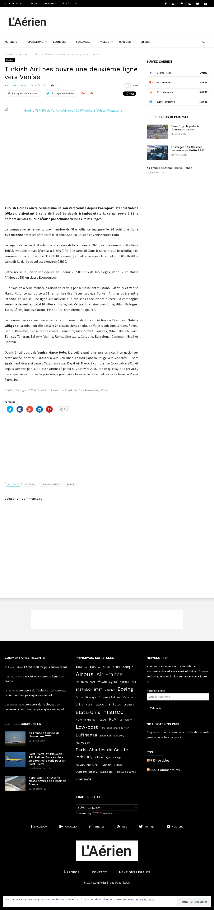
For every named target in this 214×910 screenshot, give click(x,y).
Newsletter (50, 3)
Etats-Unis (88, 712)
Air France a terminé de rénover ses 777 (44, 734)
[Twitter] (197, 3)
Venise (70, 484)
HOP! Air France (86, 719)
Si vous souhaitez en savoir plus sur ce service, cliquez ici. (177, 676)
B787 (98, 689)
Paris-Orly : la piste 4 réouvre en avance (185, 128)
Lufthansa (86, 735)
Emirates (115, 704)
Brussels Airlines (109, 697)
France (113, 711)
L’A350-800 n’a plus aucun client (45, 667)
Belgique (110, 690)
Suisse (118, 764)
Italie (102, 719)
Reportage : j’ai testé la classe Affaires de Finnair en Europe (47, 781)
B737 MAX (83, 689)
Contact (34, 3)
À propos (72, 872)
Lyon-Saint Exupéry (112, 735)
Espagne (129, 704)
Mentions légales (134, 872)
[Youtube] (205, 3)
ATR (134, 682)
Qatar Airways (114, 757)
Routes (23, 54)
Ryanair (106, 764)
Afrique (128, 667)
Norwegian (83, 742)
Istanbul (30, 484)
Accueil (9, 54)
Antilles (124, 681)
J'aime (203, 72)
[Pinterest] (182, 3)
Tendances (83, 41)
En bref (146, 41)
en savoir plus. (145, 899)
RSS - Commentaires (165, 770)
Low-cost (87, 727)
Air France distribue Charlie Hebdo (169, 168)
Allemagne (107, 681)
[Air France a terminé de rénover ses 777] (15, 738)
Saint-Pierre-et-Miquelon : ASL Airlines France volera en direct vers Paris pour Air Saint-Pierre (47, 759)
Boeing (125, 689)
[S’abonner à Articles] (148, 760)
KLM (113, 719)
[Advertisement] (133, 18)
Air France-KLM (85, 681)
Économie (59, 41)
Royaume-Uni (87, 765)
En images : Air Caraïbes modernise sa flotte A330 (188, 148)
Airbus (84, 674)
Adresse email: (156, 691)
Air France (109, 674)
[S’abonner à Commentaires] (148, 770)
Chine (79, 704)
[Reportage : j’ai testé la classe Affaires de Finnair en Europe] (15, 783)
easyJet (101, 704)
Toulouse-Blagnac (126, 772)
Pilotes (99, 757)
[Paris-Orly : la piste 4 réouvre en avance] (157, 132)
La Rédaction (18, 85)
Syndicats (106, 771)
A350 (106, 667)
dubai (89, 704)
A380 (116, 667)
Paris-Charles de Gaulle (102, 749)
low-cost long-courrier (115, 727)
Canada (128, 697)
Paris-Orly (84, 757)
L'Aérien (102, 882)
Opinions (125, 41)
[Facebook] (166, 3)
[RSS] (190, 3)
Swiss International (86, 772)
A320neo (81, 667)
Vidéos (104, 41)
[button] (203, 42)
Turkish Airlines (51, 484)
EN (76, 3)
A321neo (95, 667)
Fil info (66, 3)
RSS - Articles (159, 760)
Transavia (84, 779)
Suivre (203, 82)
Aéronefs (11, 41)
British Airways (86, 697)
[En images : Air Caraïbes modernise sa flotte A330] (157, 152)
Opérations (35, 41)
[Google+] (174, 3)
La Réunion (126, 719)
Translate (106, 813)
